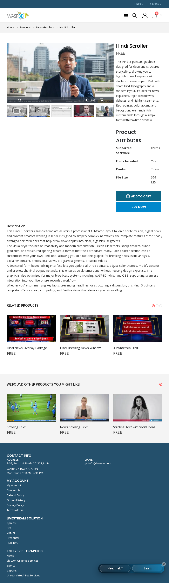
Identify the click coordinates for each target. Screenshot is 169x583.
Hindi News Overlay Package (27, 348)
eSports (12, 570)
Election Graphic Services (23, 560)
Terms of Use (15, 510)
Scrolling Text (16, 427)
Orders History (16, 500)
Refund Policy (15, 495)
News (10, 556)
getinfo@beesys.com (97, 463)
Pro (9, 528)
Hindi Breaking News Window (80, 348)
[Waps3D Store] (18, 15)
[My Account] (144, 15)
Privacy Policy (15, 505)
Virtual (11, 533)
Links (138, 4)
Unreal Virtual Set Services (23, 575)
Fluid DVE (12, 543)
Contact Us (13, 490)
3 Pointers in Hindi (125, 348)
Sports (11, 565)
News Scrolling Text (74, 427)
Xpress (11, 523)
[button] (40, 111)
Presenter (13, 538)
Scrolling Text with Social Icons (134, 427)
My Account (14, 485)
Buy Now (138, 207)
